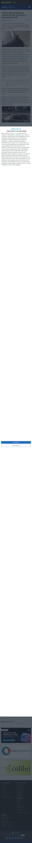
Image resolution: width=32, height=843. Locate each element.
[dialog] (16, 421)
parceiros (14, 133)
